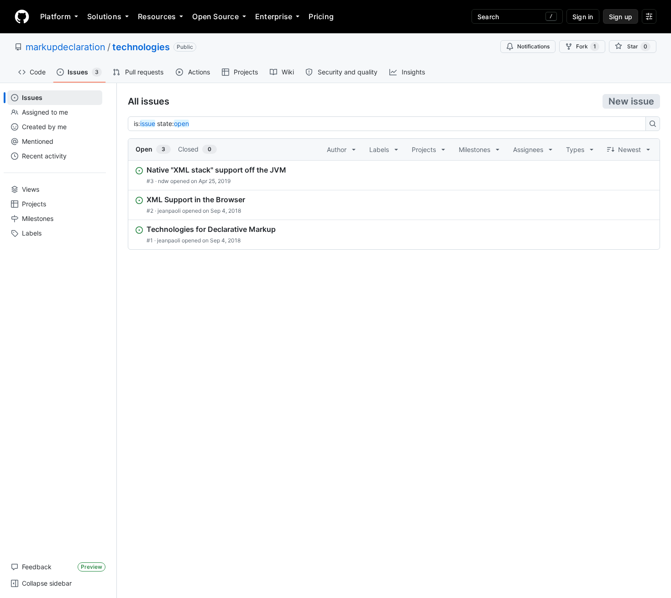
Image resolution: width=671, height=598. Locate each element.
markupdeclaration (65, 47)
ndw (163, 181)
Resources (157, 16)
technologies (141, 47)
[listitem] (394, 175)
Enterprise (273, 16)
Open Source (215, 16)
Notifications (533, 46)
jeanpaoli (169, 210)
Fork (586, 46)
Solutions (104, 16)
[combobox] (389, 124)
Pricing (321, 16)
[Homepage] (22, 16)
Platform (55, 16)
